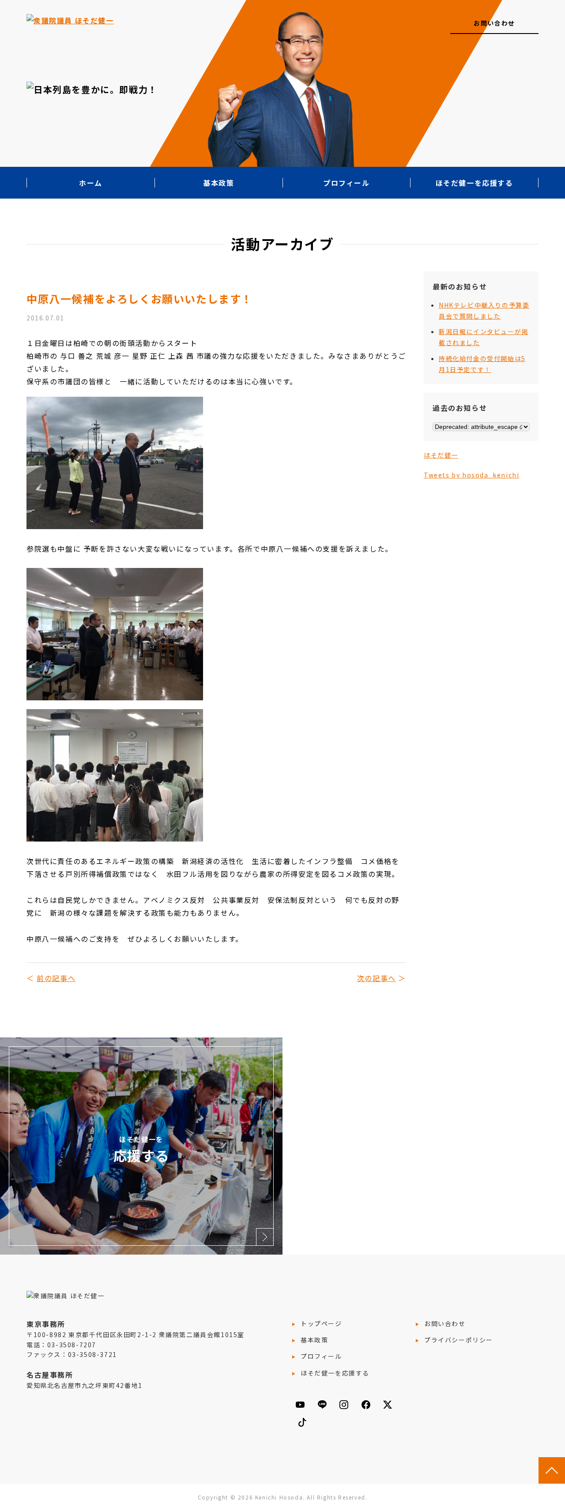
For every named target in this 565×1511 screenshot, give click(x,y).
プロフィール (346, 183)
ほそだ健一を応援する (474, 183)
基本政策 (218, 183)
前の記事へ (56, 978)
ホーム (90, 183)
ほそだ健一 (441, 455)
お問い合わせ (494, 23)
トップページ (321, 1323)
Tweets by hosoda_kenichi (471, 474)
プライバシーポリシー (458, 1339)
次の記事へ (376, 978)
